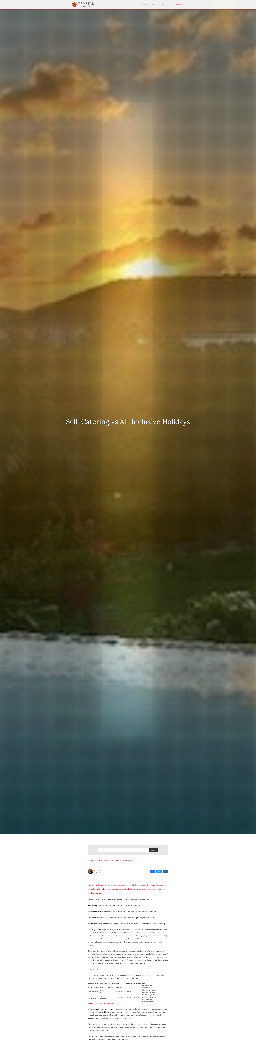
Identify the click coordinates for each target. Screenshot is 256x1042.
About (144, 4)
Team (162, 4)
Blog (170, 4)
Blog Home (92, 861)
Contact (179, 4)
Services (153, 4)
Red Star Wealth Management (83, 4)
